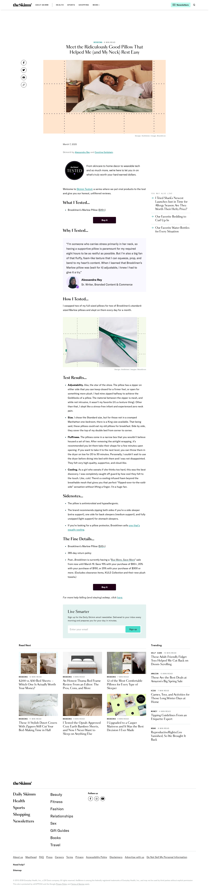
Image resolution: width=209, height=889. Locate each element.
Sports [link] (71, 5)
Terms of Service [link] (77, 884)
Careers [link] (59, 857)
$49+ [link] (102, 209)
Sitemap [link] (17, 870)
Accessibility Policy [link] (96, 857)
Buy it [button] (105, 220)
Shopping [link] (84, 5)
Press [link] (49, 857)
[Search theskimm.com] (194, 5)
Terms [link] (69, 857)
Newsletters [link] (23, 821)
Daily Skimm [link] (42, 5)
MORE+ (96, 5)
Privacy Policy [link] (61, 884)
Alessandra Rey (82, 152)
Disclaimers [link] (116, 857)
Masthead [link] (31, 857)
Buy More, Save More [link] (123, 559)
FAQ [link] (41, 857)
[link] (22, 4)
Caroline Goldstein (104, 152)
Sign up (133, 629)
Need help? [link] (19, 864)
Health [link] (60, 5)
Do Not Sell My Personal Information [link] (167, 857)
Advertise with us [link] (134, 857)
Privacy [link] (79, 857)
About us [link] (18, 857)
